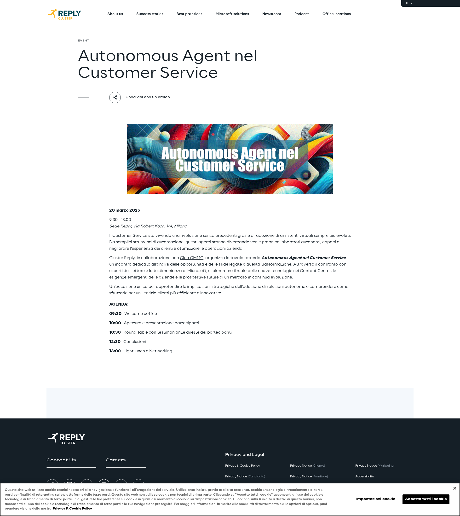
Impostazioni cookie (375, 499)
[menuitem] (115, 14)
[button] (71, 460)
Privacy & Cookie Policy (72, 508)
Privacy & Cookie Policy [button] (242, 465)
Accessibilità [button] (364, 476)
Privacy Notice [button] (245, 476)
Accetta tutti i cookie (426, 499)
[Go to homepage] (69, 14)
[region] (230, 499)
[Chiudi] (454, 488)
